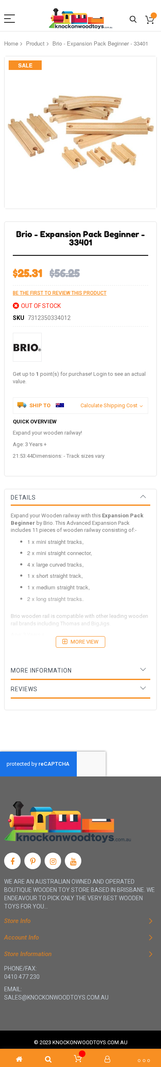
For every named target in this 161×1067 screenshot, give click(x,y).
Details (23, 497)
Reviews (24, 689)
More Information (41, 670)
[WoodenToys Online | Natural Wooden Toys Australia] (80, 18)
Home (11, 43)
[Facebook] (12, 861)
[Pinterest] (32, 861)
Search (133, 19)
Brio (48, 523)
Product (35, 43)
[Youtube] (73, 861)
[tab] (80, 497)
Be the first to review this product (60, 293)
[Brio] (27, 347)
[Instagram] (53, 861)
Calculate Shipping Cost (108, 405)
